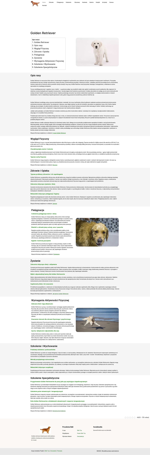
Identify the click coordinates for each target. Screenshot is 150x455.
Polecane (59, 451)
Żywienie (38, 58)
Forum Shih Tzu (81, 433)
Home (44, 2)
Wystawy (77, 2)
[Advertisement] (75, 19)
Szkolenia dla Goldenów (59, 411)
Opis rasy (38, 45)
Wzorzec (54, 165)
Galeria (91, 2)
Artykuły (104, 2)
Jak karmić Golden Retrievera (60, 294)
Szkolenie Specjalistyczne (45, 67)
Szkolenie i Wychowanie (44, 64)
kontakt (44, 5)
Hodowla (84, 2)
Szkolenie (68, 2)
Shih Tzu (79, 430)
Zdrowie (51, 2)
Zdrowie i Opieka (41, 52)
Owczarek (53, 451)
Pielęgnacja (60, 2)
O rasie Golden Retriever (59, 133)
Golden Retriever (41, 42)
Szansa (111, 2)
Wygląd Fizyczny (41, 48)
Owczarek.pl (80, 436)
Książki (98, 2)
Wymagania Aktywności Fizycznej (49, 61)
